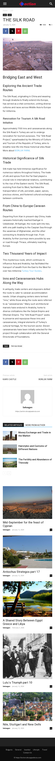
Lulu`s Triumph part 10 (17, 682)
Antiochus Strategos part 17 (21, 571)
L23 (9, 15)
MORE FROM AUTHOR (35, 425)
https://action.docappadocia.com (27, 411)
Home (5, 10)
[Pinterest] (18, 31)
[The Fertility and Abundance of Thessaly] (10, 463)
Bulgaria (9, 749)
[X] (12, 31)
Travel (44, 749)
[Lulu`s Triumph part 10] (27, 656)
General (18, 749)
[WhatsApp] (25, 31)
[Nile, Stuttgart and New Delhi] (27, 706)
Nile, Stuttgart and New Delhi (22, 724)
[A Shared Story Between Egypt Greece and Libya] (27, 599)
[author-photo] (27, 403)
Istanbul (27, 749)
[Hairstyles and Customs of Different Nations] (10, 449)
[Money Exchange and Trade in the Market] (10, 436)
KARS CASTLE (9, 379)
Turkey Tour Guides (31, 271)
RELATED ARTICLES (13, 425)
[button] (4, 4)
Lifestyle (36, 749)
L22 (11, 10)
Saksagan (27, 407)
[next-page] (9, 473)
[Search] (51, 4)
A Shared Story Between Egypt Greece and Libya (23, 622)
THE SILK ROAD (16, 346)
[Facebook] (5, 31)
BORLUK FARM (22, 150)
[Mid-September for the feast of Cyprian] (27, 502)
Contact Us (27, 752)
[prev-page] (4, 473)
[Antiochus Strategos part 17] (27, 551)
